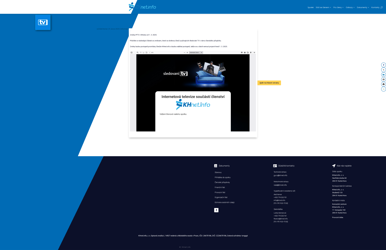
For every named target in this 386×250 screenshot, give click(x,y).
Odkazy (349, 7)
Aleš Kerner (103, 29)
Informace (125, 29)
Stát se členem (322, 7)
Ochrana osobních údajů (225, 202)
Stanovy (218, 172)
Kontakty (375, 7)
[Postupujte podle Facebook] (216, 210)
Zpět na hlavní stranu (269, 83)
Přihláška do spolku (222, 177)
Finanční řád (220, 187)
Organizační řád (221, 197)
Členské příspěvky (222, 182)
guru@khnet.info (280, 175)
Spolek (311, 7)
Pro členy (337, 7)
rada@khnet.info (280, 185)
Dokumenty (362, 7)
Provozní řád (220, 192)
